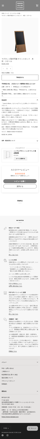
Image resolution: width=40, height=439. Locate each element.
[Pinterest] (2, 435)
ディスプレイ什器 (15, 13)
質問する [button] (20, 186)
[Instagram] (7, 435)
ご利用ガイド (6, 371)
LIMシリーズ (5, 13)
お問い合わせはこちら (15, 286)
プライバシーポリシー (8, 381)
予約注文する (20, 77)
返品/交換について (7, 377)
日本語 (5, 428)
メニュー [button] (4, 362)
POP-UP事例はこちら (15, 283)
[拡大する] (5, 51)
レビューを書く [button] (20, 181)
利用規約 (4, 384)
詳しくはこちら (13, 255)
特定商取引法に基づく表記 (10, 374)
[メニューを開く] (5, 5)
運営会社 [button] (4, 391)
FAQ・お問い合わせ (8, 368)
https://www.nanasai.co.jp (10, 417)
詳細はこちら (13, 351)
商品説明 (4, 100)
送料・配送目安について (8, 140)
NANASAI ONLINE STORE (10, 432)
